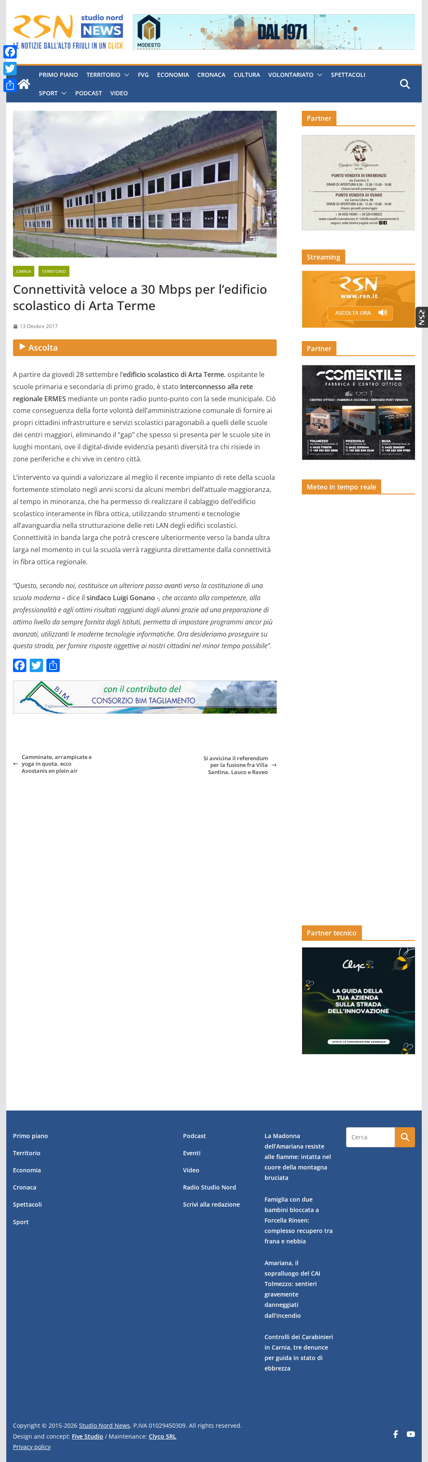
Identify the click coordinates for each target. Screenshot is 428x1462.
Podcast (88, 93)
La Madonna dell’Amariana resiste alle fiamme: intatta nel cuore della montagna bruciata (298, 1157)
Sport (48, 93)
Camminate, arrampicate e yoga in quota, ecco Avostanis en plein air (57, 764)
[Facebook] (10, 51)
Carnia (23, 271)
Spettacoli (348, 75)
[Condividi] (10, 85)
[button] (125, 75)
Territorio (103, 75)
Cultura (247, 75)
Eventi (192, 1153)
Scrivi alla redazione (211, 1204)
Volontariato (290, 75)
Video (119, 93)
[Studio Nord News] (24, 84)
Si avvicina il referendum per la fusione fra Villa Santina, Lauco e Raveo (236, 765)
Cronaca (211, 75)
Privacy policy (32, 1447)
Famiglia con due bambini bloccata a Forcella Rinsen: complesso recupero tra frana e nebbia (299, 1220)
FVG (143, 75)
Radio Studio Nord (209, 1187)
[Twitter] (10, 68)
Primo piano (58, 75)
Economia (173, 75)
